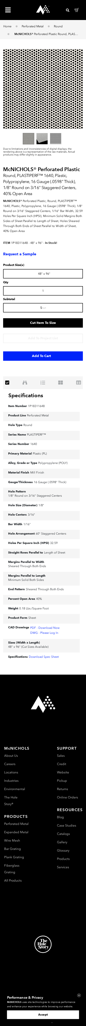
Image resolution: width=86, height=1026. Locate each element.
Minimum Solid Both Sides (26, 580)
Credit (61, 764)
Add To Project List (43, 338)
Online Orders (67, 797)
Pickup (62, 781)
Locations (11, 772)
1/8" (41, 505)
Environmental (14, 789)
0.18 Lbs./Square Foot (34, 608)
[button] (43, 89)
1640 (33, 444)
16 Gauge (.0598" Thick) (50, 482)
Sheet (32, 618)
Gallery (62, 842)
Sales (61, 756)
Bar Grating (12, 849)
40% (39, 599)
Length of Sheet (54, 552)
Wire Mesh (12, 840)
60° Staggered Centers (51, 533)
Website (63, 772)
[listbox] (43, 138)
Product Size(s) (13, 265)
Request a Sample (19, 254)
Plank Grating (14, 857)
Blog (60, 817)
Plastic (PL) (40, 453)
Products (63, 859)
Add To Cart (41, 356)
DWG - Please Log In (44, 633)
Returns (62, 789)
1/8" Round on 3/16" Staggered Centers (35, 495)
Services (63, 867)
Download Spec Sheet (44, 657)
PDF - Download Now (44, 628)
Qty (5, 282)
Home (7, 26)
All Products (13, 880)
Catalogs (63, 834)
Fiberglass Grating (11, 869)
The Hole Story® (11, 800)
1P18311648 (36, 406)
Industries (11, 781)
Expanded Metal (16, 832)
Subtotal (9, 299)
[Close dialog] (79, 995)
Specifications (25, 395)
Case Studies (66, 825)
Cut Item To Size (43, 323)
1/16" (27, 524)
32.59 (54, 543)
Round (58, 26)
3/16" (31, 514)
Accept (43, 1014)
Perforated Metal (33, 26)
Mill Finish (37, 472)
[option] (28, 138)
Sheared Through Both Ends (27, 566)
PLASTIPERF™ (36, 434)
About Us (11, 756)
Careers (9, 764)
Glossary (63, 850)
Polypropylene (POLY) (52, 463)
